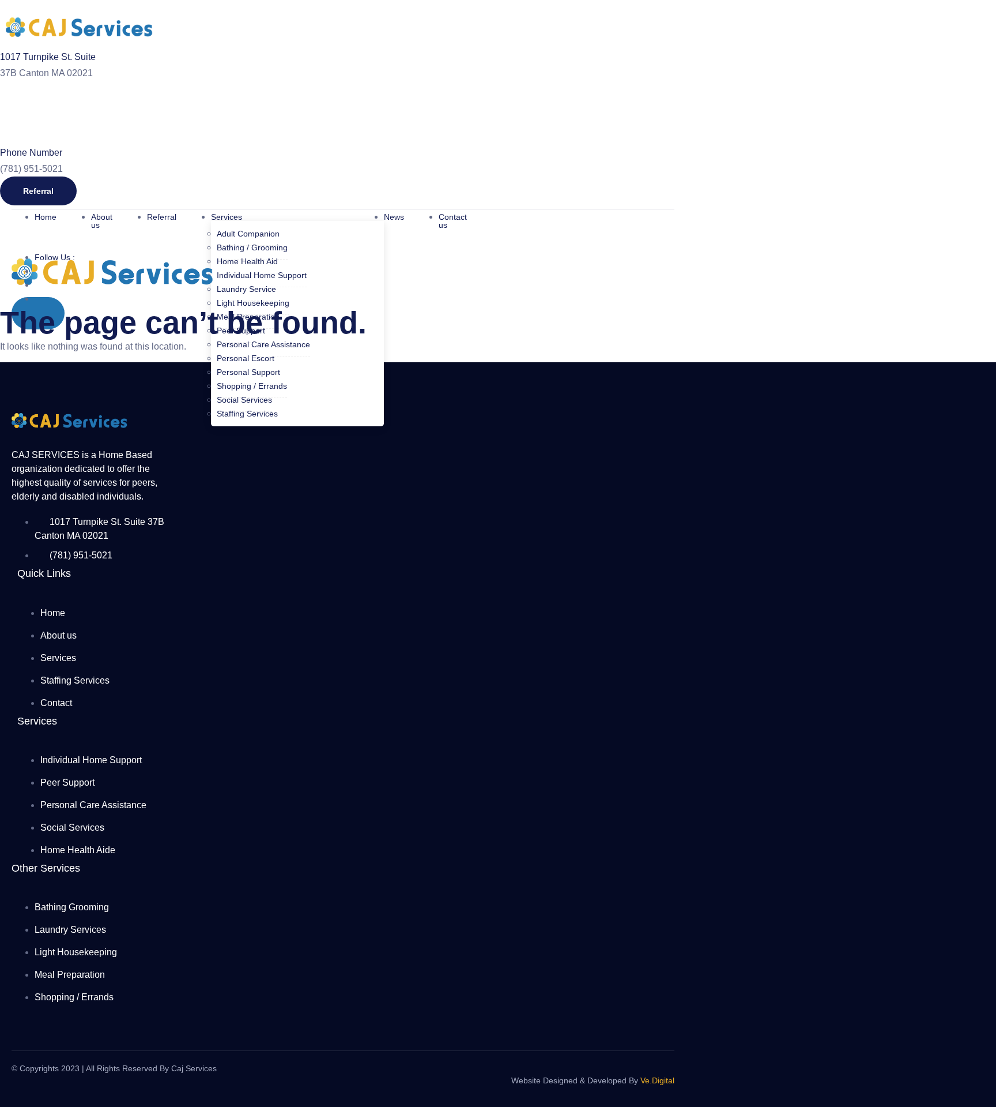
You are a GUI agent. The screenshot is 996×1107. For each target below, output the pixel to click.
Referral (161, 217)
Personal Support (248, 372)
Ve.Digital (657, 1080)
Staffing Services (247, 413)
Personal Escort (245, 358)
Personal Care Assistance (263, 344)
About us (101, 221)
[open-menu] (519, 221)
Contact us (453, 221)
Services (226, 217)
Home (45, 217)
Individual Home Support (262, 275)
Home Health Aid (247, 261)
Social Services (244, 399)
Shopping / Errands (252, 386)
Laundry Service (246, 289)
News (394, 217)
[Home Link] (112, 290)
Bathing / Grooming (252, 247)
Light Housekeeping (253, 302)
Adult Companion (248, 233)
